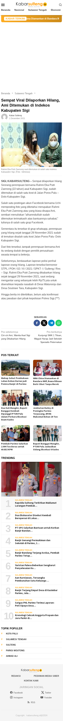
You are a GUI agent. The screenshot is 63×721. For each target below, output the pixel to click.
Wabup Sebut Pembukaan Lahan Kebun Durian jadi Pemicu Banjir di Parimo (14, 381)
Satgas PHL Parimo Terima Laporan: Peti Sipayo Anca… (34, 604)
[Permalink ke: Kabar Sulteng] (4, 116)
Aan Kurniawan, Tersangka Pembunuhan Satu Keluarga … (32, 579)
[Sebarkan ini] (37, 323)
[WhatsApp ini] (58, 323)
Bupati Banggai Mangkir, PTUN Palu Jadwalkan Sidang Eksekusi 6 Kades (46, 446)
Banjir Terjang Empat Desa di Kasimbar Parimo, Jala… (36, 592)
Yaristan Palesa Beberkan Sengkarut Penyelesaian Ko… (35, 567)
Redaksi (16, 676)
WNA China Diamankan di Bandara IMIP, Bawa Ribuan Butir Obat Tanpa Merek (47, 381)
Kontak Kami (31, 680)
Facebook (18, 692)
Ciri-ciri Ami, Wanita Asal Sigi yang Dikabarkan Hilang (15, 335)
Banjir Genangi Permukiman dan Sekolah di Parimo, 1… (32, 542)
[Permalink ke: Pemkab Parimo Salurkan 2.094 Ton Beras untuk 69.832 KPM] (15, 433)
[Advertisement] (31, 55)
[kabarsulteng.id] (31, 4)
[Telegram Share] (51, 323)
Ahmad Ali (12, 656)
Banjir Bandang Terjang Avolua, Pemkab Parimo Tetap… (37, 554)
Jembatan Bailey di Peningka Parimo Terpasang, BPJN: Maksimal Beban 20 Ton (45, 412)
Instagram (18, 697)
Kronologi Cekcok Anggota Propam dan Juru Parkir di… (36, 617)
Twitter (48, 692)
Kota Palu (12, 633)
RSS (33, 702)
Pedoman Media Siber (46, 676)
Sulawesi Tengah (23, 500)
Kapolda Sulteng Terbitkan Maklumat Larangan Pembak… (36, 504)
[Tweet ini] (44, 323)
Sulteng (11, 645)
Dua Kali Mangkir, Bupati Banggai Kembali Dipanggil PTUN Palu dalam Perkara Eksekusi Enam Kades (14, 413)
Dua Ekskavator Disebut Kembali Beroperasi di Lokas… (33, 517)
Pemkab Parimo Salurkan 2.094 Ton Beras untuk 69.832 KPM (14, 446)
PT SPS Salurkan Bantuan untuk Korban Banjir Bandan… (37, 529)
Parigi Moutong (15, 650)
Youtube (48, 697)
